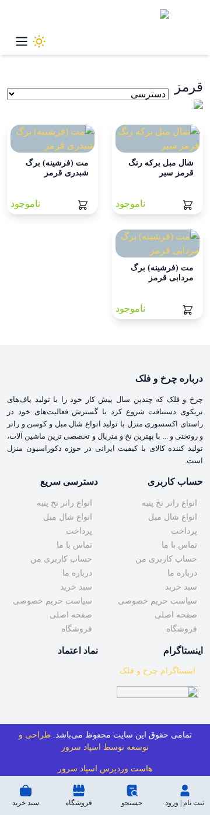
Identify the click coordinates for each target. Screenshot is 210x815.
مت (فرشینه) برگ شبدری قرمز (57, 167)
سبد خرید (181, 587)
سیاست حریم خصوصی (157, 601)
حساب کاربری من (166, 559)
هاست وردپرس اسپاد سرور (105, 768)
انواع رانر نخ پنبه (169, 503)
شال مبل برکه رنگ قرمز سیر (161, 167)
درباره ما (182, 573)
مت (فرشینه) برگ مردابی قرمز (162, 272)
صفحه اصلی (176, 615)
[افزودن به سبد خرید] (188, 204)
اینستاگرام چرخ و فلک (157, 670)
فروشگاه (181, 629)
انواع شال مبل (172, 517)
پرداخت (184, 531)
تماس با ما (179, 545)
